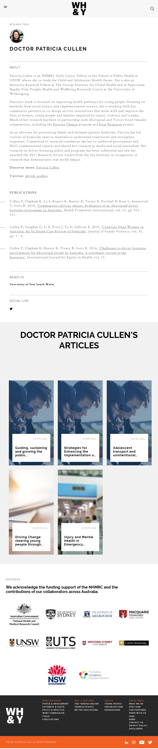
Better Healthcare (86, 710)
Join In (109, 701)
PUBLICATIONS (50, 719)
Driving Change (65, 124)
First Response (110, 124)
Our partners (137, 710)
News (132, 719)
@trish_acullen (36, 176)
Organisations (114, 707)
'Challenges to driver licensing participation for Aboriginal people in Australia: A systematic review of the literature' (78, 252)
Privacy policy (138, 726)
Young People (113, 704)
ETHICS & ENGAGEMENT (55, 704)
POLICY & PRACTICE (53, 710)
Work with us (137, 713)
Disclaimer (136, 729)
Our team (135, 707)
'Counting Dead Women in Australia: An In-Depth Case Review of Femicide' (77, 229)
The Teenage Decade (87, 704)
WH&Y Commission (53, 713)
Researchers (112, 710)
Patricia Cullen (47, 167)
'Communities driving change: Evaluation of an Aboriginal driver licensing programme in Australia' (74, 207)
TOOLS (46, 716)
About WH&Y (136, 701)
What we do (136, 704)
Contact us (136, 723)
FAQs (132, 716)
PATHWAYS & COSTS (53, 707)
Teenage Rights (84, 707)
